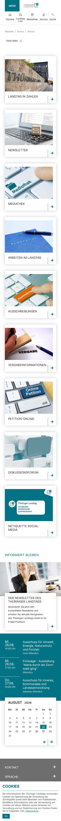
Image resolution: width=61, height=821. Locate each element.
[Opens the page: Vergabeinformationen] (29, 344)
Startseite (9, 31)
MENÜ (12, 5)
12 (23, 722)
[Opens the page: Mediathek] (29, 183)
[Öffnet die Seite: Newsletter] (30, 579)
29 (43, 731)
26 (23, 731)
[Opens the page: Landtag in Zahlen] (29, 75)
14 (36, 722)
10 (10, 722)
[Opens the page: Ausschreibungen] (29, 290)
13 (30, 722)
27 (30, 731)
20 (30, 726)
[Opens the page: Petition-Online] (29, 398)
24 (10, 731)
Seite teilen (12, 40)
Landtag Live (20, 19)
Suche (52, 19)
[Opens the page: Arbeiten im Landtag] (29, 236)
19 (23, 726)
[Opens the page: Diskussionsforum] (29, 451)
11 (17, 722)
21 (36, 726)
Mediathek (32, 19)
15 (43, 722)
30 (50, 731)
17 (10, 726)
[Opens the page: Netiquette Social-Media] (29, 505)
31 (10, 735)
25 (16, 731)
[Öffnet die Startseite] (31, 5)
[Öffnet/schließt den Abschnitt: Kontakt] (54, 767)
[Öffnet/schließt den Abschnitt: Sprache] (54, 776)
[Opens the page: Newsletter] (29, 129)
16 (50, 722)
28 (36, 731)
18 (16, 726)
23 (50, 726)
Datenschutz (32, 811)
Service (44, 19)
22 (43, 726)
